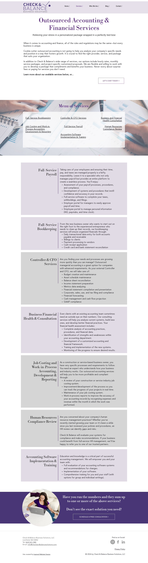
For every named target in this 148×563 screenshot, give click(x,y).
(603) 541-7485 (31, 542)
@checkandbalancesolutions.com (44, 544)
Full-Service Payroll (73, 127)
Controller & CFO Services (73, 118)
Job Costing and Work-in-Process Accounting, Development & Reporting (38, 129)
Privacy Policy (120, 549)
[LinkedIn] (123, 542)
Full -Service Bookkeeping (38, 118)
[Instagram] (112, 542)
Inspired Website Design (42, 554)
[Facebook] (118, 542)
